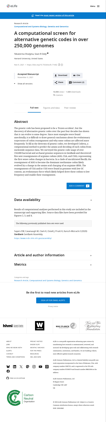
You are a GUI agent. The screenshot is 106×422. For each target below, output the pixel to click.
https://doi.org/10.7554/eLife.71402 (42, 64)
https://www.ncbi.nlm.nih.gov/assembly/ (33, 238)
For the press (35, 351)
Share (60, 82)
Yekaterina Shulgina (24, 54)
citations (58, 95)
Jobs (8, 344)
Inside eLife (35, 344)
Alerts (9, 351)
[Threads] (47, 367)
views (58, 92)
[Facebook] (8, 372)
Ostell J (51, 231)
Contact (9, 354)
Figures (51, 107)
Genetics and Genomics (58, 26)
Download (62, 75)
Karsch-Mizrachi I (72, 231)
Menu (92, 6)
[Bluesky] (8, 367)
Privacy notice (53, 306)
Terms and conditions (15, 357)
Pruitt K (59, 231)
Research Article (21, 23)
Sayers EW (19, 231)
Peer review (70, 107)
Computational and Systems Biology (30, 26)
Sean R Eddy (41, 54)
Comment (78, 83)
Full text (34, 108)
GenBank (18, 234)
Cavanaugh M (32, 231)
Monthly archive (37, 348)
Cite (78, 75)
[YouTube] (40, 367)
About (9, 341)
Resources (34, 354)
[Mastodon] (27, 367)
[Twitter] (21, 367)
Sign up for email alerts (53, 300)
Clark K (43, 231)
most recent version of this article (59, 15)
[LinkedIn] (14, 367)
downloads (73, 92)
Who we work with (14, 348)
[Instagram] (34, 367)
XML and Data (35, 357)
